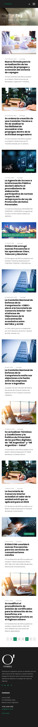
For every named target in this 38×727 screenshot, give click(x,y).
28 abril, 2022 (9, 367)
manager (22, 59)
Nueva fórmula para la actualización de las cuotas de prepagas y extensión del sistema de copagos (17, 67)
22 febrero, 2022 (10, 429)
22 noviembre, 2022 (11, 59)
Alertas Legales (7, 234)
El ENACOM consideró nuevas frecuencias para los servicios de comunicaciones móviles (17, 550)
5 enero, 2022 (9, 601)
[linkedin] (5, 685)
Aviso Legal (5, 713)
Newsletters (30, 170)
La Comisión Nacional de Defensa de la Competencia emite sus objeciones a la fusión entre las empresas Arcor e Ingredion (19, 377)
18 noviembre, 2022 (10, 116)
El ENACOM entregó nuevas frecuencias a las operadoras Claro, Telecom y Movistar (17, 250)
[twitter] (8, 685)
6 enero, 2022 (9, 541)
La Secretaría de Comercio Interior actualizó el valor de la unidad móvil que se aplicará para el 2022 (17, 497)
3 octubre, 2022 (9, 178)
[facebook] (2, 685)
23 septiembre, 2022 (11, 297)
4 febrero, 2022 (9, 488)
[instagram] (11, 685)
